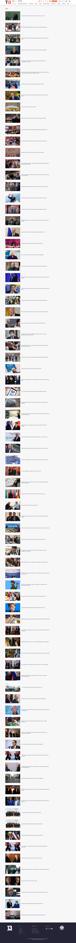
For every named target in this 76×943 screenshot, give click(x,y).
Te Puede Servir (46, 3)
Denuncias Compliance (35, 932)
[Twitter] (48, 929)
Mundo (63, 3)
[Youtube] (51, 929)
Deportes (54, 3)
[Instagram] (46, 929)
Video (36, 3)
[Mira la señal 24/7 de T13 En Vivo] (54, 1)
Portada (20, 928)
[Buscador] (66, 1)
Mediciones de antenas (35, 931)
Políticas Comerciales (35, 930)
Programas (20, 929)
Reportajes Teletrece (22, 3)
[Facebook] (50, 929)
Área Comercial (34, 929)
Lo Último (14, 3)
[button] (70, 3)
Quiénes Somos (34, 928)
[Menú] (69, 1)
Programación (21, 930)
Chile (40, 3)
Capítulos (20, 931)
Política (59, 3)
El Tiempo (31, 3)
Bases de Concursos (22, 932)
